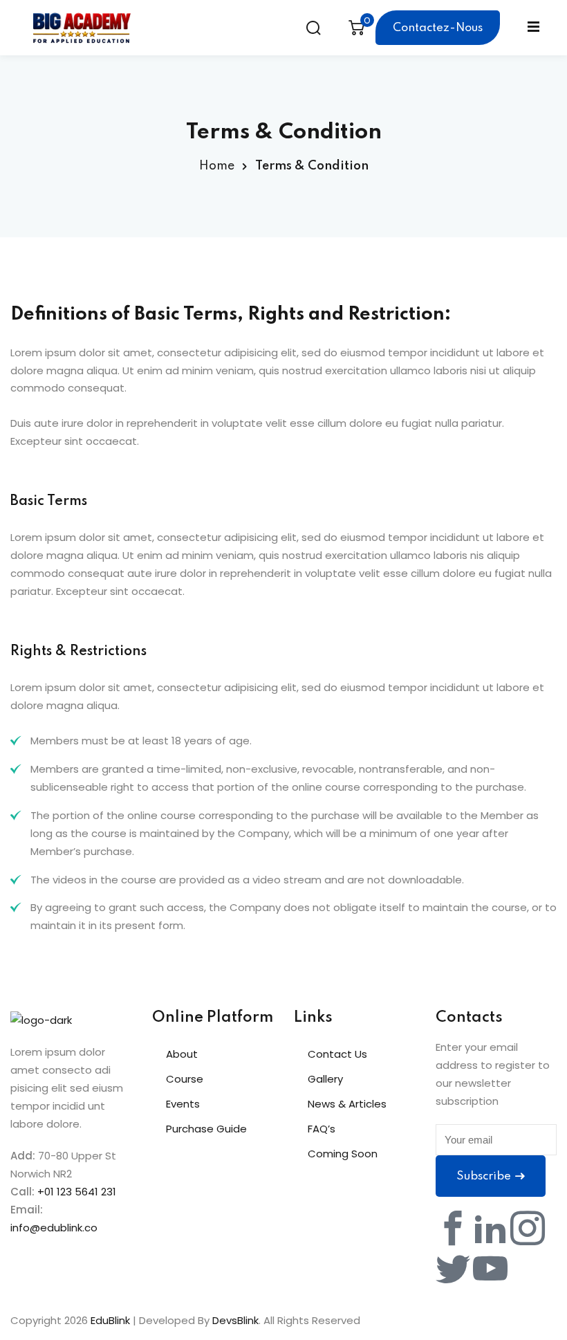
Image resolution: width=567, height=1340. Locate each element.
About (182, 1054)
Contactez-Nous (438, 28)
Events (183, 1103)
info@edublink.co (53, 1227)
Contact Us (337, 1054)
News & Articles (347, 1103)
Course (184, 1079)
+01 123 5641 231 (76, 1191)
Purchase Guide (206, 1128)
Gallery (325, 1079)
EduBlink (110, 1320)
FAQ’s (321, 1128)
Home (216, 166)
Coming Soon (343, 1153)
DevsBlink (235, 1320)
